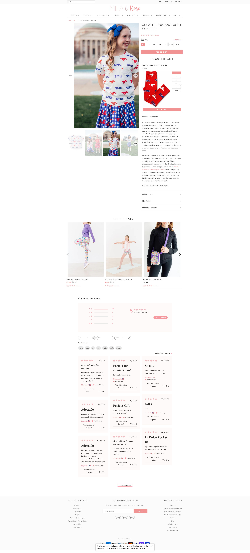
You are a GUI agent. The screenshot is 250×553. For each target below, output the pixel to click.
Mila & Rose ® (127, 539)
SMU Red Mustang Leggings (155, 65)
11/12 (177, 44)
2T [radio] (176, 73)
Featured (131, 15)
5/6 (160, 44)
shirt (98, 348)
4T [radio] (176, 80)
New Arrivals (162, 15)
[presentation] (143, 86)
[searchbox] (85, 338)
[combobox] (104, 338)
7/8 (165, 44)
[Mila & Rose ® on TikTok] (130, 517)
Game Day (146, 15)
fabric (81, 348)
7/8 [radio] (176, 87)
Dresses (73, 15)
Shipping (77, 515)
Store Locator (172, 527)
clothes (118, 348)
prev (68, 254)
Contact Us (77, 512)
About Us (173, 505)
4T (154, 44)
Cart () (170, 2)
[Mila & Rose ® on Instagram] (126, 517)
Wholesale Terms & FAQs (172, 515)
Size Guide (178, 40)
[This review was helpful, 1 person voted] (99, 472)
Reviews (172, 518)
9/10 (171, 44)
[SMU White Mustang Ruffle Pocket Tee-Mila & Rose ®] (114, 75)
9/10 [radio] (176, 90)
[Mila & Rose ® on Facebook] (116, 517)
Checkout (178, 2)
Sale (176, 15)
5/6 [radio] (176, 83)
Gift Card (77, 505)
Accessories (102, 15)
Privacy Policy (143, 548)
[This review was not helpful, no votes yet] (103, 391)
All (74, 20)
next (180, 254)
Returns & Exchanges (77, 518)
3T (148, 44)
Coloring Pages (173, 524)
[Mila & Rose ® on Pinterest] (123, 517)
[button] (140, 511)
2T (143, 44)
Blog (172, 521)
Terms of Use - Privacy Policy (77, 521)
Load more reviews (125, 485)
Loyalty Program (172, 530)
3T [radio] (176, 76)
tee (93, 348)
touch (87, 348)
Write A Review (161, 317)
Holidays (117, 15)
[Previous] (70, 75)
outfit (112, 348)
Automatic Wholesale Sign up (172, 508)
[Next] (135, 75)
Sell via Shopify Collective (172, 512)
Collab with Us (77, 527)
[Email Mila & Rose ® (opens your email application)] (134, 517)
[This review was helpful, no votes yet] (99, 391)
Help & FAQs (77, 508)
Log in (161, 2)
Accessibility (77, 524)
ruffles (105, 348)
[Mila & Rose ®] (125, 8)
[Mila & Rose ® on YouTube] (119, 517)
